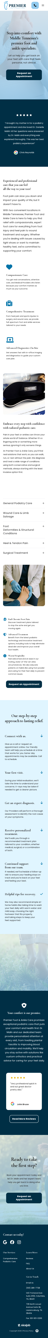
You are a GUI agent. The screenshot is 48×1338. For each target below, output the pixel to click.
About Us (30, 1268)
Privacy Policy (28, 1331)
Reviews (29, 1258)
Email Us (29, 1283)
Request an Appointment (24, 75)
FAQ (28, 1263)
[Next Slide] (46, 1091)
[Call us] (35, 5)
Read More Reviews (24, 1118)
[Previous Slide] (2, 1091)
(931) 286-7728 (33, 1288)
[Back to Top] (37, 1331)
